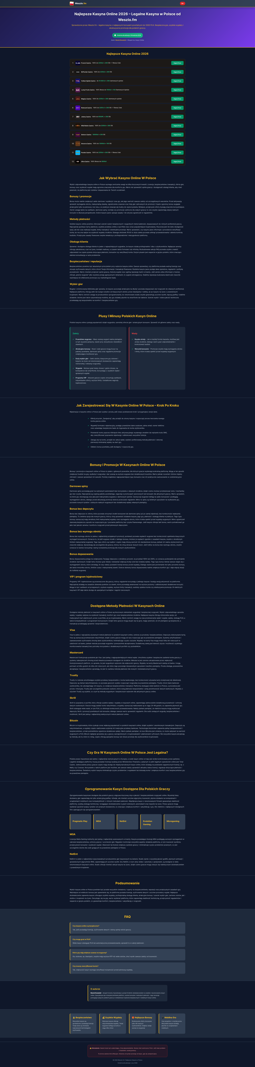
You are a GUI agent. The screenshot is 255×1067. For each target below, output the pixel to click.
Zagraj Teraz (177, 63)
